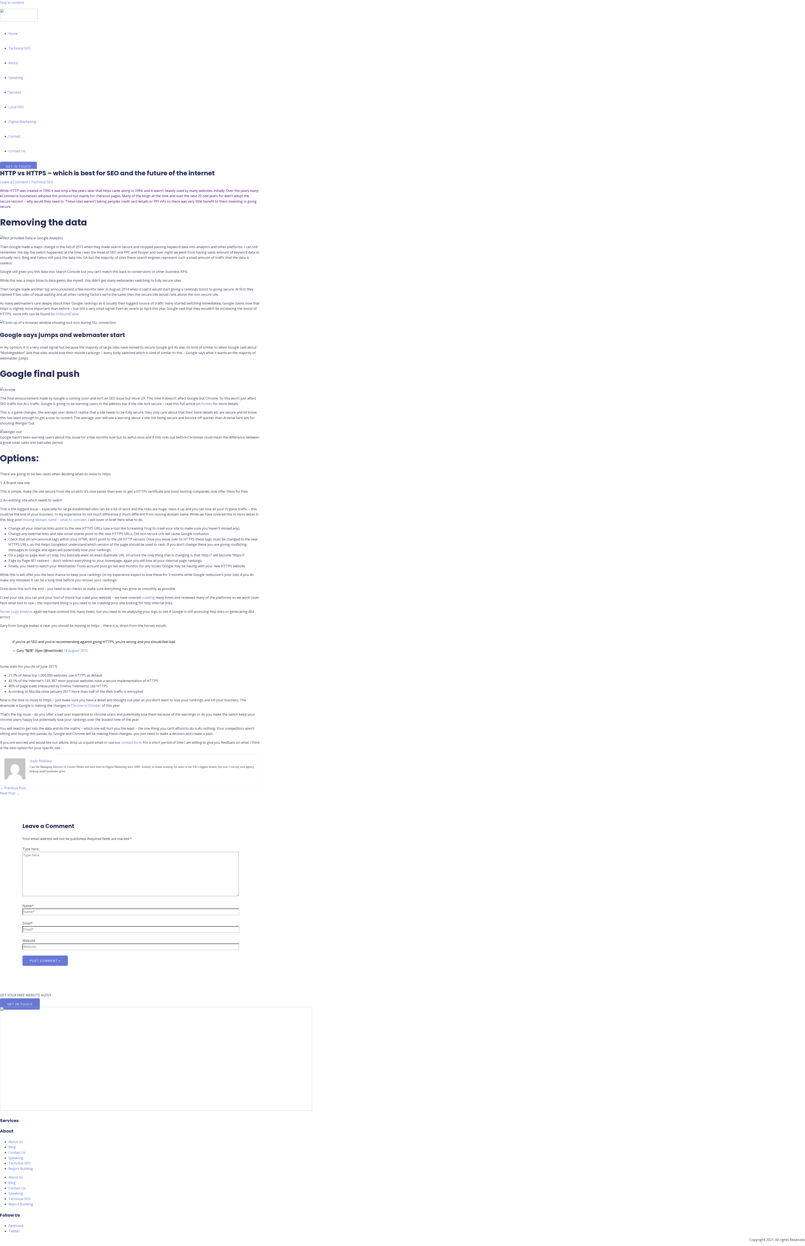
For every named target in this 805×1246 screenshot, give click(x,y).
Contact (14, 136)
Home (13, 33)
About (13, 63)
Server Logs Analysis (16, 611)
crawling (148, 597)
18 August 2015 (76, 650)
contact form (131, 742)
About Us (15, 1141)
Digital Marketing (22, 121)
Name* (28, 906)
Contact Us (17, 151)
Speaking (15, 77)
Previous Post (13, 788)
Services (14, 92)
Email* (27, 923)
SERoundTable (67, 314)
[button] (18, 166)
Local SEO (16, 107)
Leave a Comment (14, 182)
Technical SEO (19, 48)
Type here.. (31, 849)
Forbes (206, 403)
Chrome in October (86, 705)
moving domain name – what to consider (54, 519)
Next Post (10, 793)
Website (28, 940)
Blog (12, 1147)
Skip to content (12, 2)
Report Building (20, 1168)
